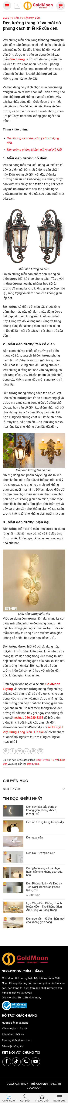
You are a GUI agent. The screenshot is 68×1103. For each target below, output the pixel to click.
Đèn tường (33, 763)
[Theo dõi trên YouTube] (35, 1061)
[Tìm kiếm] (17, 6)
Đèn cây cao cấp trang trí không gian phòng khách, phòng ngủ (41, 810)
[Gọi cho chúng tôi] (26, 1061)
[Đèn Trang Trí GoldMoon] (38, 5)
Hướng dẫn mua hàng (15, 1022)
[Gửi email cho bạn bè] (26, 751)
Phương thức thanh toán (16, 1040)
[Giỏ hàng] (60, 6)
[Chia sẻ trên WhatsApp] (6, 751)
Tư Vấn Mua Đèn (30, 18)
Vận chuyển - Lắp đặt (15, 1028)
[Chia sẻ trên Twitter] (19, 751)
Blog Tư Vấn (11, 18)
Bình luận (33, 894)
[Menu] (7, 5)
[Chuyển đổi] (63, 788)
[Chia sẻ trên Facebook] (13, 751)
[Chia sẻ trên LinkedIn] (40, 751)
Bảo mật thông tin (12, 1046)
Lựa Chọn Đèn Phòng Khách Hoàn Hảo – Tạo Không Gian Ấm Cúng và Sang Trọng (44, 907)
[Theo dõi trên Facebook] (6, 1061)
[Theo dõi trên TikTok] (16, 1061)
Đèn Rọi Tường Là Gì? (40, 852)
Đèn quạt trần (34, 837)
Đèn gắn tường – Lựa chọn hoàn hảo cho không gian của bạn (44, 872)
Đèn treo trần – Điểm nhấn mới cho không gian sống (45, 920)
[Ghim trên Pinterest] (33, 751)
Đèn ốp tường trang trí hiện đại (45, 822)
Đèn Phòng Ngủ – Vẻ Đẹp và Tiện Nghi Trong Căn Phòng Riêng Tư (44, 887)
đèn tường (17, 59)
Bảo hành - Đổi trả (13, 1034)
